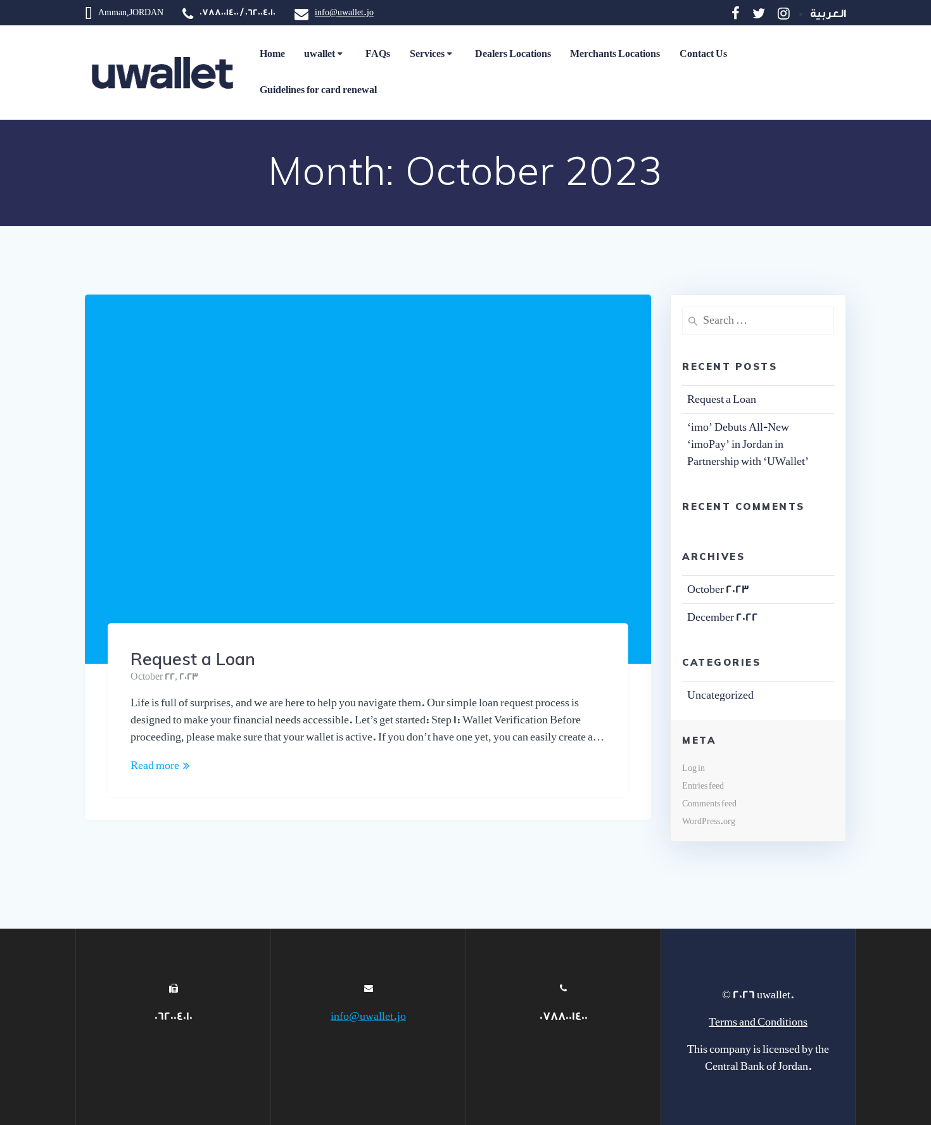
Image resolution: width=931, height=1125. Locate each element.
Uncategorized (720, 695)
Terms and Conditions (758, 1022)
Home (272, 54)
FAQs (377, 54)
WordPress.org (708, 821)
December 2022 (722, 617)
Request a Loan (192, 659)
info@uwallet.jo (344, 12)
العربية (828, 14)
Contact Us (703, 54)
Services (427, 54)
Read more (154, 766)
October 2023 (718, 589)
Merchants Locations (615, 54)
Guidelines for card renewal (318, 90)
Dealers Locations (513, 54)
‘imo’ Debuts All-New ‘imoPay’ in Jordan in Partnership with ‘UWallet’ (748, 444)
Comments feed (709, 803)
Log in (693, 768)
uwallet (319, 54)
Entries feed (703, 786)
